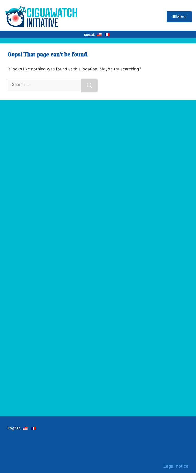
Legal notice (175, 466)
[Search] (89, 85)
